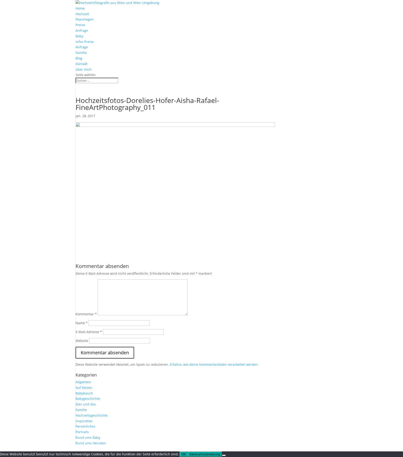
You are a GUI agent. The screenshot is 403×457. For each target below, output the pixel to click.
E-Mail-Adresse (89, 332)
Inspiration (84, 421)
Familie (81, 52)
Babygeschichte (88, 398)
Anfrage (82, 30)
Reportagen (85, 19)
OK (183, 454)
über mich (84, 69)
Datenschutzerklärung (204, 454)
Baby (79, 36)
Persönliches (85, 426)
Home (80, 8)
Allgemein (83, 382)
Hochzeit (82, 14)
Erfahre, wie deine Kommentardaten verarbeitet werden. (214, 364)
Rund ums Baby (88, 437)
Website (82, 340)
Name (82, 323)
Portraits (82, 432)
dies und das (86, 404)
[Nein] (224, 455)
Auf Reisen (84, 387)
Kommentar (86, 314)
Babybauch (84, 393)
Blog (79, 58)
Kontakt (81, 64)
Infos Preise (85, 41)
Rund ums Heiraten (91, 443)
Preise (80, 25)
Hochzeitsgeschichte (92, 415)
